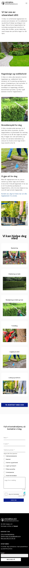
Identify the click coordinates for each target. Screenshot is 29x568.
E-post (3, 553)
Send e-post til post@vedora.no (11, 536)
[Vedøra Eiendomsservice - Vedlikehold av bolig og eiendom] (10, 3)
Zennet (15, 526)
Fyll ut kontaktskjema (7, 534)
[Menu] (26, 3)
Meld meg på (11, 559)
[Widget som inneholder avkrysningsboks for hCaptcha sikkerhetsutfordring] (14, 494)
